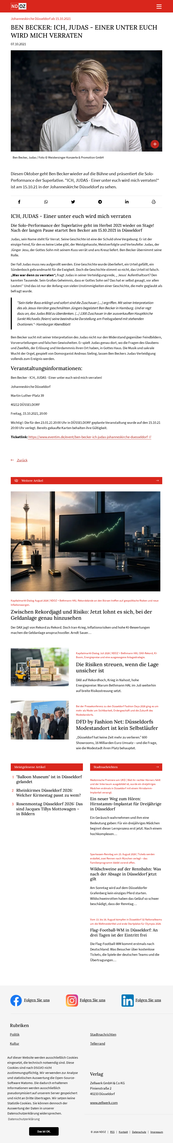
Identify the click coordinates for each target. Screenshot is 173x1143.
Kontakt (123, 1132)
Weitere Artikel (32, 481)
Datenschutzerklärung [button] (24, 1119)
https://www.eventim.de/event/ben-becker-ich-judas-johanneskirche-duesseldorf (88, 437)
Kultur (14, 1043)
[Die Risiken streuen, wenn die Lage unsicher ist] (40, 667)
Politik (14, 1034)
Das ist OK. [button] (43, 1131)
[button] (19, 201)
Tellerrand (97, 1043)
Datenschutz (139, 1132)
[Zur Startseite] (18, 6)
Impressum (156, 1132)
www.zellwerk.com (104, 1102)
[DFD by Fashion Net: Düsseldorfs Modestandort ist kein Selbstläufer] (40, 720)
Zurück (21, 460)
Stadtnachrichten (106, 767)
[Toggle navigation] (159, 6)
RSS (112, 1132)
